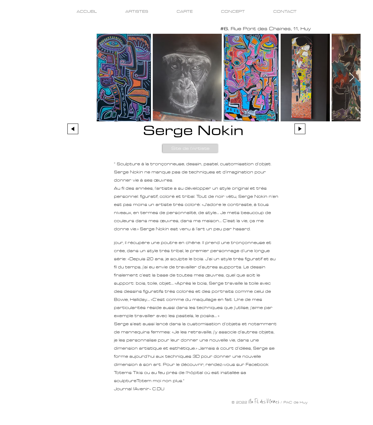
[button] (190, 148)
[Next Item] (352, 77)
